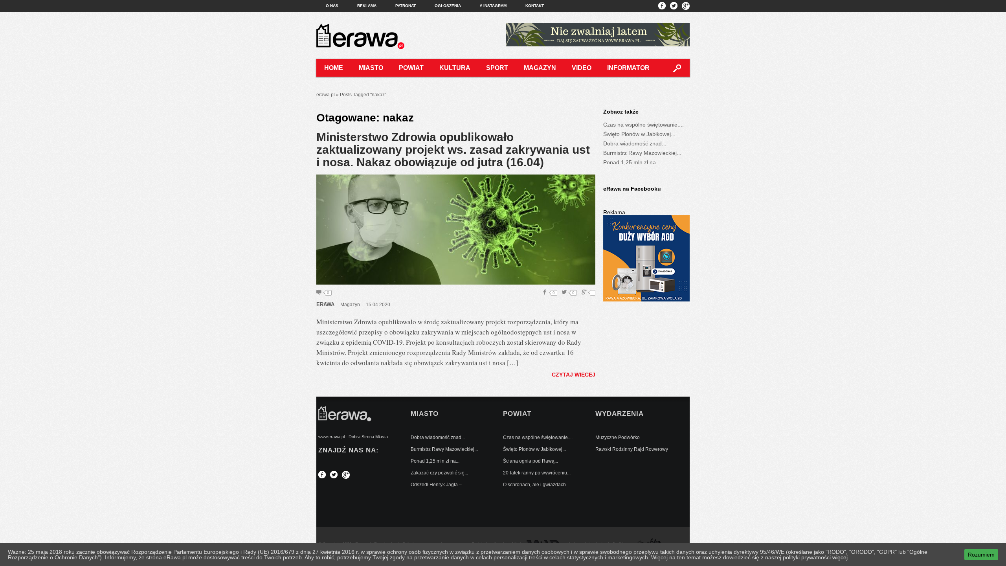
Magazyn (540, 67)
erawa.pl (325, 94)
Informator (628, 67)
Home (333, 67)
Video (581, 67)
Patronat (405, 6)
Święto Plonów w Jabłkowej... (639, 134)
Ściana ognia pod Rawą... (530, 461)
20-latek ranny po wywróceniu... (537, 473)
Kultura (454, 67)
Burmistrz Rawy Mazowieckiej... (642, 153)
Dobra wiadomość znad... (634, 143)
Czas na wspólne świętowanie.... (643, 124)
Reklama (366, 6)
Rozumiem (981, 554)
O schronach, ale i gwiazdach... (536, 484)
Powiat (411, 67)
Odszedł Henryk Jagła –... (438, 484)
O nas (332, 6)
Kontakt (534, 6)
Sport (497, 67)
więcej (840, 557)
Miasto (371, 67)
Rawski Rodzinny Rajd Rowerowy (631, 449)
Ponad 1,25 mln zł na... (632, 162)
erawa (325, 304)
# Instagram (493, 6)
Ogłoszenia (448, 6)
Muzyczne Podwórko (617, 437)
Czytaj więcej (573, 374)
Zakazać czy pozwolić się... (439, 473)
